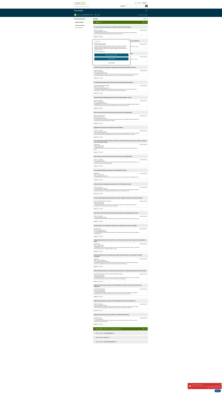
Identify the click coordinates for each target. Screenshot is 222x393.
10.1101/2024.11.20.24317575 (101, 188)
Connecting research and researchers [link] (81, 6)
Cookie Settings (111, 62)
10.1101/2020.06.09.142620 (101, 305)
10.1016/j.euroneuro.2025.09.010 (102, 88)
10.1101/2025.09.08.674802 (101, 131)
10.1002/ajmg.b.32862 (100, 276)
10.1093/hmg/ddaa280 (100, 291)
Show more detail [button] (143, 30)
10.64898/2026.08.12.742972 (101, 31)
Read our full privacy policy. (99, 51)
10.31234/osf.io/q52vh (100, 160)
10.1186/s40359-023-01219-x (101, 231)
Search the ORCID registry (122, 6)
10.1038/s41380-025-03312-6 (101, 103)
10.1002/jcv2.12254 (99, 146)
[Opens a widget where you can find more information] (217, 391)
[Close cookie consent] (128, 41)
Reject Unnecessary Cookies (111, 55)
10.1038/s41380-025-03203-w (101, 72)
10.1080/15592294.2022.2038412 (102, 261)
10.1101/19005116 (99, 319)
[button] (145, 18)
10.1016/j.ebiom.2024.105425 (101, 175)
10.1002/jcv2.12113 (99, 246)
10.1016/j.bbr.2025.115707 (101, 118)
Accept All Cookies (111, 58)
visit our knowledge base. (215, 386)
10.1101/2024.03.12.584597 (101, 217)
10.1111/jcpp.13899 (100, 203)
